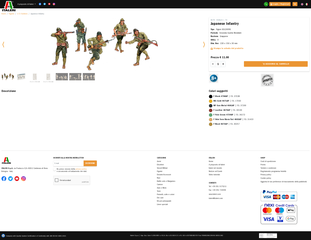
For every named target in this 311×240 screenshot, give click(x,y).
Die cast (160, 198)
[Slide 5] (62, 77)
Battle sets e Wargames (166, 181)
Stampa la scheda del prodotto (228, 49)
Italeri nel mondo (215, 168)
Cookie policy (266, 178)
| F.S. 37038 (226, 96)
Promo (263, 165)
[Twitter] (44, 4)
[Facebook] (39, 4)
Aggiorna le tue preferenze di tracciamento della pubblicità (284, 182)
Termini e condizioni (268, 168)
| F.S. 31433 (233, 120)
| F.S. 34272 (229, 115)
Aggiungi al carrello (277, 64)
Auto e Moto (162, 188)
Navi (158, 178)
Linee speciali (162, 205)
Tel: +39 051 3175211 (218, 187)
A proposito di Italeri (217, 165)
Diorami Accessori (164, 175)
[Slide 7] (89, 77)
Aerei (159, 162)
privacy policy (81, 169)
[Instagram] (54, 4)
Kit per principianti (164, 201)
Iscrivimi (90, 163)
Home (3, 14)
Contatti (212, 183)
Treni (159, 191)
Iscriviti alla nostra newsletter (68, 158)
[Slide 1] (8, 77)
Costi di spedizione (268, 162)
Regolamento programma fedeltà (273, 172)
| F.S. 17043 (227, 101)
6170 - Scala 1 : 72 (219, 20)
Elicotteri (160, 165)
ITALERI (212, 158)
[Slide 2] (21, 77)
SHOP (263, 158)
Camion (160, 185)
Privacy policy (266, 175)
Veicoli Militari (162, 168)
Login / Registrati (281, 4)
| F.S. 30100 (227, 110)
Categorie (161, 158)
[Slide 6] (75, 77)
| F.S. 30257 (226, 124)
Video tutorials (214, 175)
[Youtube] (49, 4)
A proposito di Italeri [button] (26, 4)
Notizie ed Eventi (215, 172)
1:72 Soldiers (22, 14)
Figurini (11, 14)
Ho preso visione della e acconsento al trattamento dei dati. (72, 170)
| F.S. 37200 (229, 106)
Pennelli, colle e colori (165, 195)
